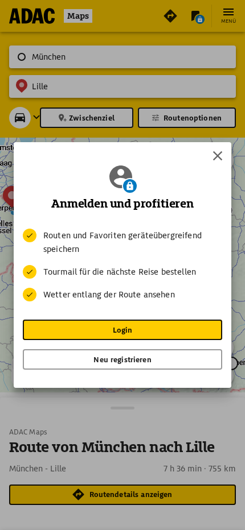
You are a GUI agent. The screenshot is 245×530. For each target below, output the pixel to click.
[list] (122, 265)
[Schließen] (217, 155)
